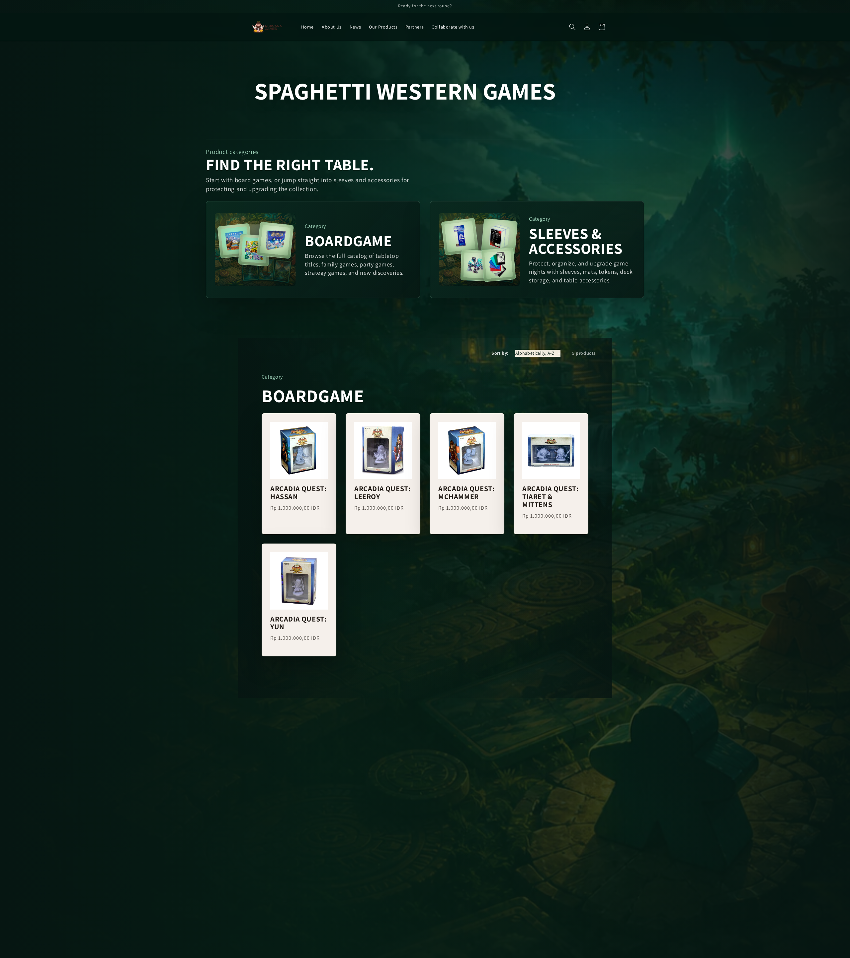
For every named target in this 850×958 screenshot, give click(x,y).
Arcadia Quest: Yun (298, 623)
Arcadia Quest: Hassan (298, 493)
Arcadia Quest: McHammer (466, 493)
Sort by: (499, 353)
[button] (572, 27)
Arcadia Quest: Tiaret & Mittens (550, 496)
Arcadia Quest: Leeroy (382, 493)
